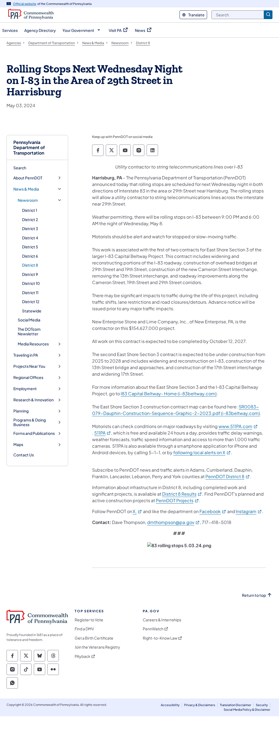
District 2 (30, 219)
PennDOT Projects (177, 500)
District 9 (30, 274)
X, (137, 511)
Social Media (29, 319)
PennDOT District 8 (227, 476)
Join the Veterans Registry (97, 647)
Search (19, 167)
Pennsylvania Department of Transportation (29, 147)
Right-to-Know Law (160, 638)
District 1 (29, 210)
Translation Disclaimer (235, 705)
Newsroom (28, 200)
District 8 (30, 265)
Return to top (254, 595)
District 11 (30, 292)
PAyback (82, 656)
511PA (102, 433)
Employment (25, 388)
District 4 (30, 237)
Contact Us (23, 454)
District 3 (30, 228)
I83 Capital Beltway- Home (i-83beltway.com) (169, 393)
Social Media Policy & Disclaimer (247, 709)
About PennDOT (27, 178)
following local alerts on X (202, 452)
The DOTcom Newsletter (29, 331)
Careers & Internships (162, 620)
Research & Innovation (33, 399)
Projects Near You (29, 366)
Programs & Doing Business (29, 422)
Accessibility (170, 705)
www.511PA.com (238, 426)
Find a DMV (84, 628)
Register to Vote (89, 620)
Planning (21, 411)
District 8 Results (182, 494)
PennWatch (153, 628)
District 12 (30, 301)
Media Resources (33, 344)
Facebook (212, 511)
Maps (18, 444)
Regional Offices (28, 377)
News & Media (26, 189)
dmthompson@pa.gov (173, 522)
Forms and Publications (34, 433)
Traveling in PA (25, 355)
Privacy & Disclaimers (199, 705)
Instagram (249, 511)
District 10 (31, 283)
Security (262, 705)
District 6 (30, 256)
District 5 (30, 246)
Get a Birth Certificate (94, 638)
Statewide (31, 310)
